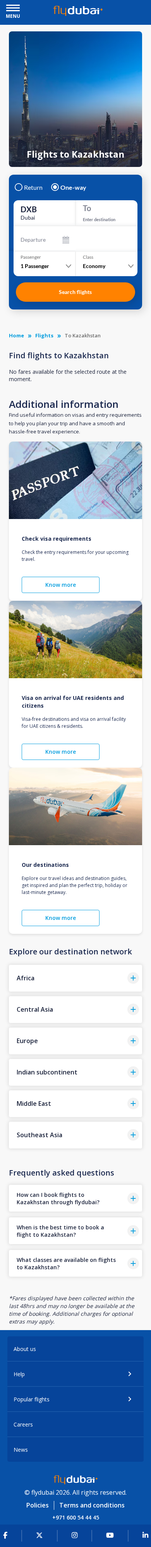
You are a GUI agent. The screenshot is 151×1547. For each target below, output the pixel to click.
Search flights (75, 292)
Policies (37, 1505)
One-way (73, 187)
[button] (75, 978)
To (87, 208)
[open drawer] (13, 8)
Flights (44, 335)
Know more (60, 584)
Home (16, 335)
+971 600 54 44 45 (75, 1517)
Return (33, 187)
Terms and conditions (92, 1505)
